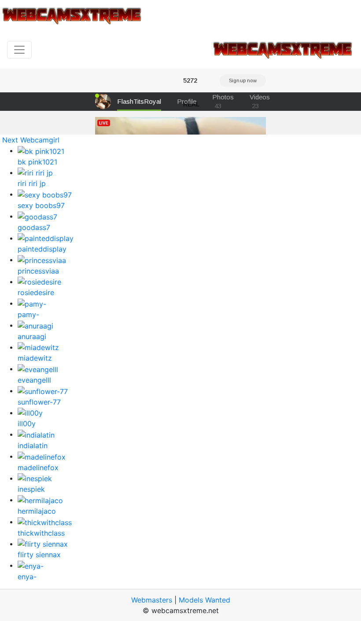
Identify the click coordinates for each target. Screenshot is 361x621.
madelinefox (38, 467)
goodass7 (34, 227)
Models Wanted (204, 599)
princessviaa (38, 271)
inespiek (31, 489)
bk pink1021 (37, 161)
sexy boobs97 (41, 205)
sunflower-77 (39, 402)
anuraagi (32, 336)
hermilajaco (37, 511)
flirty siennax (39, 554)
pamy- (28, 314)
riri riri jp (32, 183)
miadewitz (35, 358)
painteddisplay (42, 249)
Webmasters (151, 599)
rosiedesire (36, 292)
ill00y (27, 423)
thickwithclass (41, 533)
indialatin (33, 445)
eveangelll (34, 380)
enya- (27, 576)
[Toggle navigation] (19, 49)
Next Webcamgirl (30, 139)
